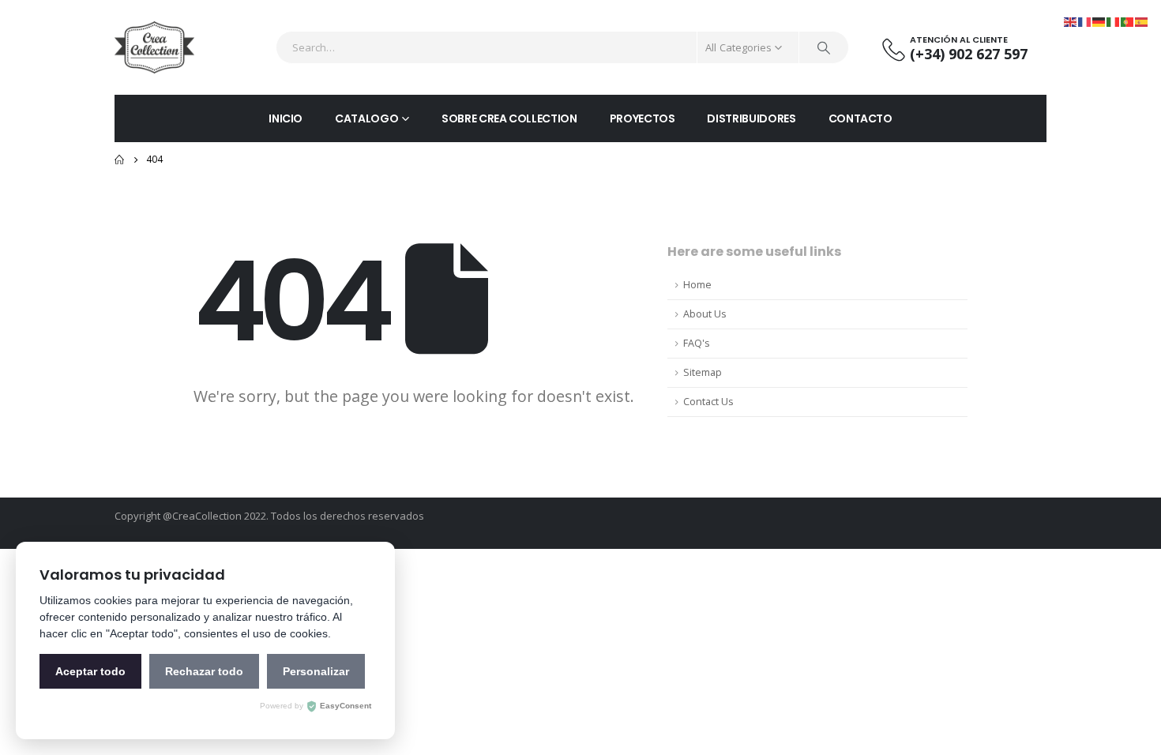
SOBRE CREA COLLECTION (509, 118)
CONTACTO (860, 118)
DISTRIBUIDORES (751, 118)
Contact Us (708, 401)
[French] (1085, 20)
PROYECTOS (642, 118)
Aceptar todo (90, 671)
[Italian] (1114, 20)
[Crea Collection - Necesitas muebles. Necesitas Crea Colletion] (154, 47)
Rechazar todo (204, 671)
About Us (705, 314)
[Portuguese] (1128, 20)
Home (697, 284)
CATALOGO (366, 118)
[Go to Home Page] (119, 159)
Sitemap (702, 372)
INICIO (285, 118)
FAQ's (696, 343)
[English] (1071, 20)
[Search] (823, 47)
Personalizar (316, 671)
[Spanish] (1142, 20)
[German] (1099, 20)
